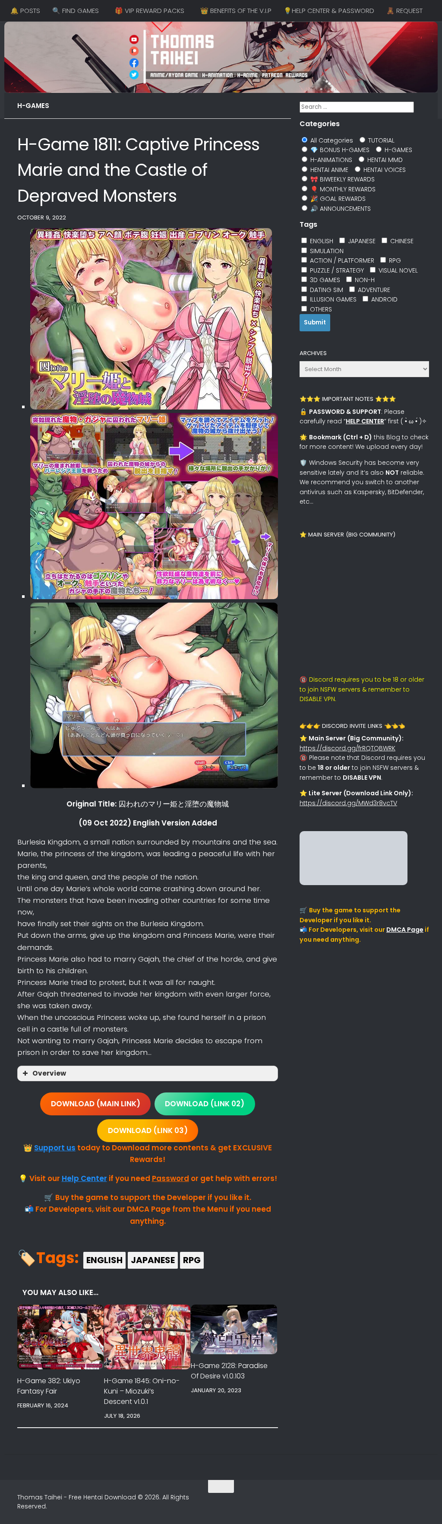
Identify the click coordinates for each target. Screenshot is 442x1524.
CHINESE (401, 241)
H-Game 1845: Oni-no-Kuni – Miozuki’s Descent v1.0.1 (142, 1391)
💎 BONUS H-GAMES (339, 150)
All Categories (331, 140)
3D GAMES (324, 280)
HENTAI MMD (384, 160)
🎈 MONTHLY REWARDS (342, 189)
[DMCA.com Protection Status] (353, 883)
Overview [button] (49, 1073)
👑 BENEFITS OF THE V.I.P (236, 10)
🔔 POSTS (25, 10)
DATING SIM (325, 290)
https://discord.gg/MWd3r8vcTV (348, 803)
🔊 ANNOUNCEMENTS (340, 208)
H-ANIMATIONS (330, 160)
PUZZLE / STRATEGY (336, 270)
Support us (55, 1148)
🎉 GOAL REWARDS (337, 198)
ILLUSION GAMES (332, 299)
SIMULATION (326, 251)
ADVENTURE (373, 290)
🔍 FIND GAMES (75, 10)
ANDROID (383, 299)
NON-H (364, 280)
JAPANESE (153, 1260)
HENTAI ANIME (328, 169)
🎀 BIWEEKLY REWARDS (342, 179)
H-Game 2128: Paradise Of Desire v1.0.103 (229, 1371)
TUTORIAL (380, 140)
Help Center (84, 1178)
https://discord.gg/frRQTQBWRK (347, 748)
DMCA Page (404, 929)
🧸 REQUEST (404, 10)
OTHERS (320, 309)
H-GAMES (33, 105)
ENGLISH (104, 1260)
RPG (192, 1260)
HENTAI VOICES (384, 169)
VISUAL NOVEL (397, 270)
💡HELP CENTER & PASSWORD (329, 10)
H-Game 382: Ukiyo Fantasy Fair (48, 1386)
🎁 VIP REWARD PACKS (149, 10)
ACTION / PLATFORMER (341, 260)
